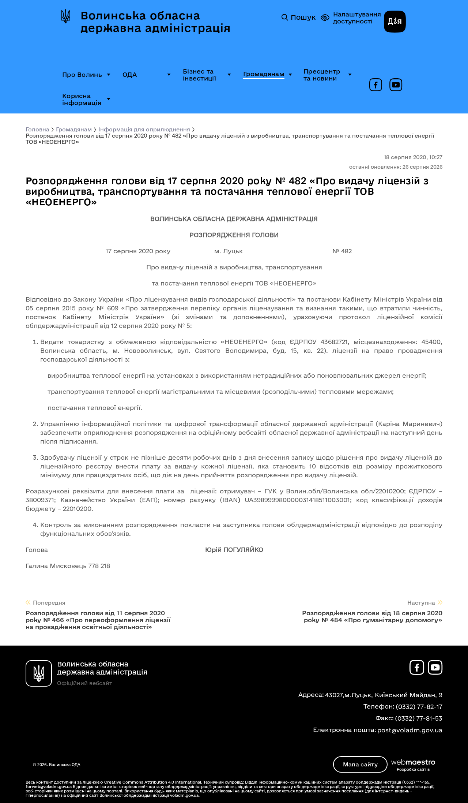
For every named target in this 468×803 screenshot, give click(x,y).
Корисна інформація (81, 99)
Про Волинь (82, 74)
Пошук (303, 17)
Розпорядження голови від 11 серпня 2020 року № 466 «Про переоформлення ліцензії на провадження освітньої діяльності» (98, 619)
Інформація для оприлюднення (144, 129)
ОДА (129, 74)
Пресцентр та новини (321, 75)
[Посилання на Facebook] (375, 85)
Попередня (49, 603)
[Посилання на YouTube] (395, 85)
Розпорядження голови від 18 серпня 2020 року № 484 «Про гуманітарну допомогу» (372, 616)
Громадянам (263, 73)
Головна (37, 129)
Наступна (421, 603)
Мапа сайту (360, 764)
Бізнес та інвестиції (199, 75)
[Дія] (395, 22)
